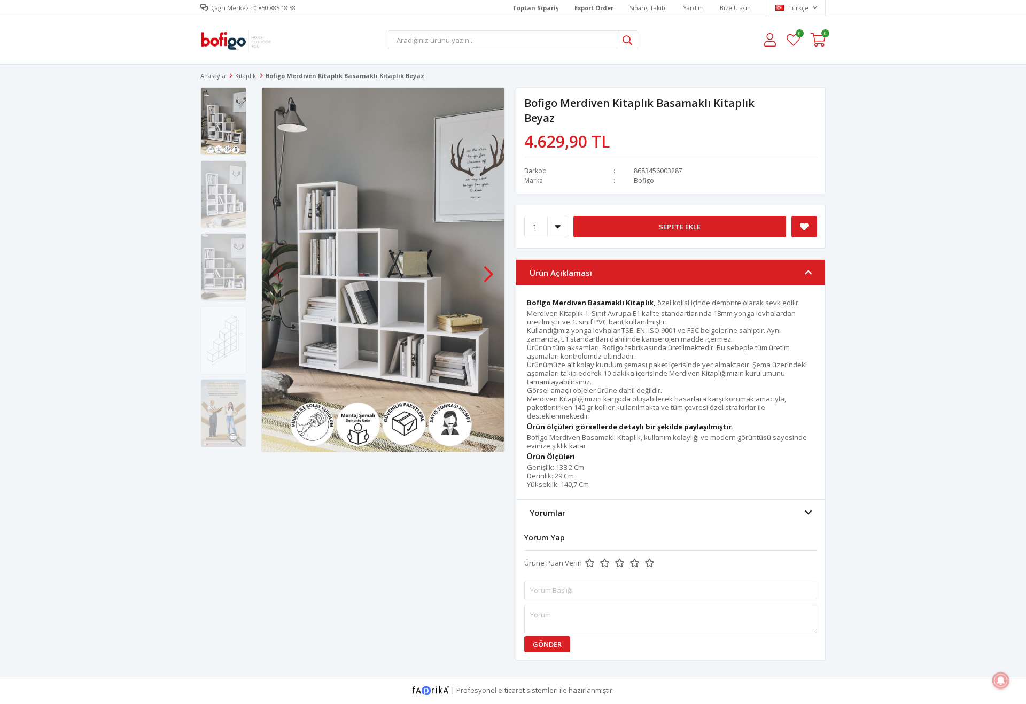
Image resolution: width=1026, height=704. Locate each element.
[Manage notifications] (1000, 680)
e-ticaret (511, 689)
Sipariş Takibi (648, 8)
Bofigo (644, 180)
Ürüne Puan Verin (553, 563)
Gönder (547, 644)
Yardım (693, 8)
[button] (488, 269)
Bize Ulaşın (735, 8)
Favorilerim (799, 35)
